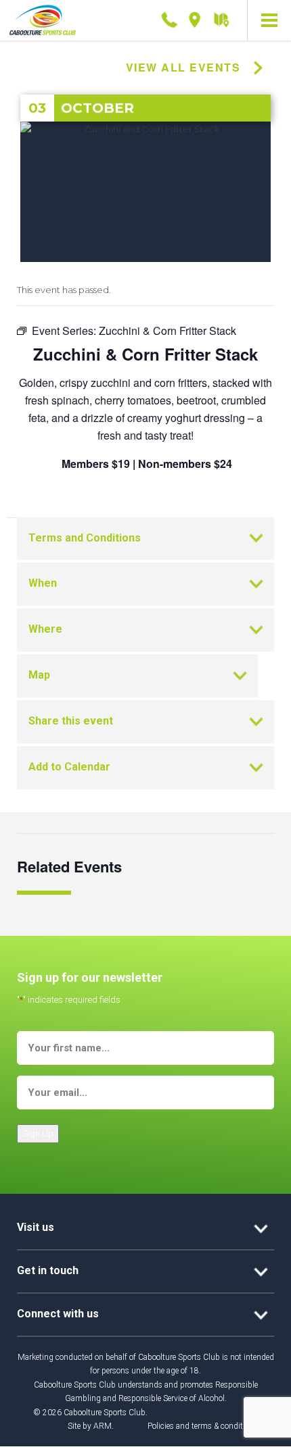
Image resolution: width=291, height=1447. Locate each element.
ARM (102, 1426)
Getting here (220, 20)
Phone (169, 17)
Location (194, 17)
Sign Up (37, 1133)
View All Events (183, 67)
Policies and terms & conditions (203, 1426)
